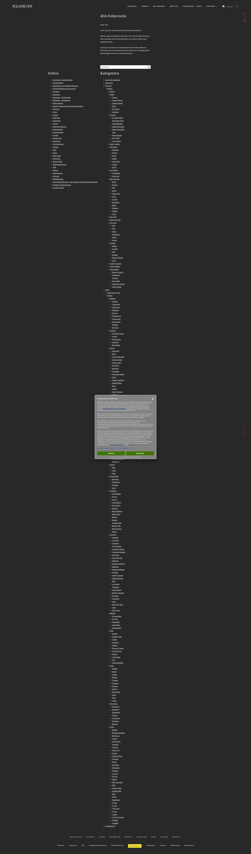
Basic (114, 354)
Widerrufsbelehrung (59, 164)
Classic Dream (117, 756)
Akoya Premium (117, 272)
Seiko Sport (116, 692)
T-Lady (114, 806)
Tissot (112, 727)
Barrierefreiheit (58, 83)
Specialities (116, 625)
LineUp (114, 164)
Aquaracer (115, 707)
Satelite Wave (117, 383)
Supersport (116, 800)
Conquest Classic (118, 549)
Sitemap (56, 147)
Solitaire (115, 255)
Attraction (115, 150)
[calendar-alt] (245, 20)
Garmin (112, 465)
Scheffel (112, 243)
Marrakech (115, 202)
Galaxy (114, 159)
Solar (114, 695)
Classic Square (117, 103)
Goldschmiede (58, 129)
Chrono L (115, 747)
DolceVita (115, 555)
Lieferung (56, 176)
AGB (54, 167)
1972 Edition (116, 494)
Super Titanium (117, 392)
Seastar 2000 (116, 791)
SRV (113, 794)
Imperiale (115, 342)
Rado (112, 631)
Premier (115, 313)
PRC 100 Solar (117, 782)
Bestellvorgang (58, 179)
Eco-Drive (115, 366)
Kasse (55, 153)
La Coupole (116, 657)
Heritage (115, 485)
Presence (115, 596)
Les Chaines (116, 141)
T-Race (114, 811)
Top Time (115, 328)
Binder (112, 94)
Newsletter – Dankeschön (62, 97)
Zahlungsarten (58, 173)
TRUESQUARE (117, 663)
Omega (55, 115)
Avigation (115, 538)
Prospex (115, 686)
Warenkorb (56, 159)
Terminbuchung (58, 144)
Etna (113, 229)
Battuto (114, 246)
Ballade (114, 730)
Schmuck (56, 109)
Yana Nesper (114, 269)
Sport (114, 386)
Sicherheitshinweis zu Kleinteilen (64, 89)
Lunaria (114, 199)
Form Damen (116, 502)
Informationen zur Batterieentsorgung (65, 86)
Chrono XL (116, 750)
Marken (110, 89)
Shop (54, 150)
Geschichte (57, 121)
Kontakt (55, 135)
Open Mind (116, 281)
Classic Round (117, 100)
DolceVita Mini (117, 558)
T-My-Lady (115, 809)
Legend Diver (116, 590)
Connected (116, 718)
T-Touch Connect (118, 817)
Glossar (55, 170)
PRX (113, 785)
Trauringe (141, 837)
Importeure (56, 94)
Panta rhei (115, 176)
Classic (114, 97)
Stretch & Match (117, 258)
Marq (114, 473)
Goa (113, 188)
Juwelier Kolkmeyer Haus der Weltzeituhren (68, 106)
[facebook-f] (245, 433)
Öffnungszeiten (58, 103)
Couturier (115, 759)
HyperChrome (117, 651)
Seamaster (116, 622)
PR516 (114, 779)
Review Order (57, 161)
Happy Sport (116, 339)
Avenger (115, 301)
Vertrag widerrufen (135, 846)
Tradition (115, 820)
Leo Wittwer (114, 170)
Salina (114, 237)
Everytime (115, 765)
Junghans (113, 491)
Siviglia (114, 211)
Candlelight (116, 173)
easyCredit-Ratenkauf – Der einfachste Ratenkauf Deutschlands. (75, 182)
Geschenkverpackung (112, 80)
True (113, 660)
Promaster (115, 371)
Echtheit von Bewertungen (62, 185)
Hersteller (56, 92)
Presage (115, 680)
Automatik (115, 351)
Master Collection (118, 593)
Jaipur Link (116, 194)
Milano (114, 532)
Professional (116, 316)
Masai (114, 205)
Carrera (114, 715)
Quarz (114, 377)
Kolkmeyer (56, 118)
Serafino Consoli (115, 264)
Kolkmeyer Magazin (60, 127)
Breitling (112, 298)
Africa (114, 182)
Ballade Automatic (118, 733)
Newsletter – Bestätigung (61, 100)
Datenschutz (57, 138)
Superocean (116, 319)
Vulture (114, 240)
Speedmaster (116, 628)
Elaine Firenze (115, 144)
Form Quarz (116, 505)
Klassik (114, 677)
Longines (113, 535)
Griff (113, 252)
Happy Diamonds (118, 127)
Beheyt (112, 92)
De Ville (115, 619)
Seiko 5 (114, 689)
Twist (114, 261)
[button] (237, 6)
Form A (114, 497)
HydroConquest (117, 575)
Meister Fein (116, 526)
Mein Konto (57, 156)
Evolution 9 (116, 482)
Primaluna (115, 599)
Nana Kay (113, 217)
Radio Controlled (118, 380)
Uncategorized (110, 826)
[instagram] (245, 430)
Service (55, 124)
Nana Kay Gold (115, 220)
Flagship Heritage (118, 570)
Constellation (116, 616)
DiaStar (114, 645)
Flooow (114, 153)
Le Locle (115, 774)
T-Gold (114, 803)
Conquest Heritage (118, 552)
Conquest (115, 540)
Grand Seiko (114, 476)
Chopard (113, 115)
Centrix (114, 639)
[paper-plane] (245, 14)
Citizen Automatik (118, 357)
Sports (114, 389)
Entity (114, 106)
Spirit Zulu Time (117, 605)
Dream (114, 762)
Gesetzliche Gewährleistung (62, 80)
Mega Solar (116, 514)
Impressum (56, 141)
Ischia (114, 231)
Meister (114, 517)
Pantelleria (116, 234)
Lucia (114, 196)
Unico (114, 214)
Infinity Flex (116, 161)
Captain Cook (117, 637)
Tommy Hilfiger (115, 266)
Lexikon (164, 837)
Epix (113, 468)
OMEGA (112, 613)
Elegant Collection (118, 564)
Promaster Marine (118, 374)
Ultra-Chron (116, 610)
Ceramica (115, 642)
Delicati (114, 185)
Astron (114, 672)
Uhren (55, 112)
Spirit (114, 602)
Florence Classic (118, 648)
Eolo (113, 226)
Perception (116, 109)
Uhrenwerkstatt (58, 132)
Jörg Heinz (113, 147)
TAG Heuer (114, 704)
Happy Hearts (117, 135)
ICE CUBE (116, 138)
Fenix (114, 471)
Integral (114, 654)
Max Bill (115, 508)
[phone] (245, 17)
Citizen (112, 348)
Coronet (115, 249)
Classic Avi (116, 307)
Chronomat (116, 304)
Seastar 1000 (116, 788)
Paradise (115, 208)
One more (113, 223)
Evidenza (115, 567)
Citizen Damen (117, 360)
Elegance (115, 368)
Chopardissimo (117, 124)
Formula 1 (115, 721)
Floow (114, 156)
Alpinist (114, 669)
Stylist (114, 797)
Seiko (112, 666)
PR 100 (114, 776)
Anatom (114, 634)
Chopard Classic (118, 334)
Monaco (115, 724)
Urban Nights (116, 287)
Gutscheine (109, 83)
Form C (114, 500)
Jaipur (114, 191)
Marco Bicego (114, 179)
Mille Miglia (116, 345)
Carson (114, 739)
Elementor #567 (58, 188)
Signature (115, 112)
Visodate (115, 823)
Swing (114, 167)
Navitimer (115, 310)
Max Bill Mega (117, 511)
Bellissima (115, 736)
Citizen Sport (116, 363)
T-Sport (114, 814)
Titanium (115, 395)
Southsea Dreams (118, 284)
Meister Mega (116, 529)
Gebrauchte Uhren (113, 293)
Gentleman (116, 768)
